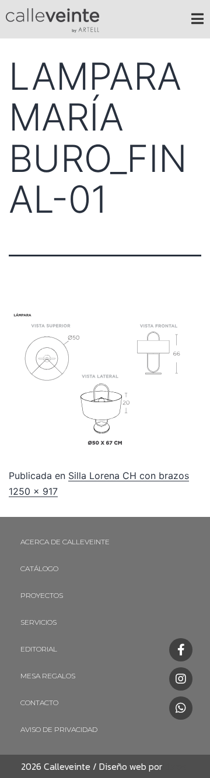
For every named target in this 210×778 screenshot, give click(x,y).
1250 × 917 (33, 491)
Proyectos (41, 595)
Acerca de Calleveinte (65, 541)
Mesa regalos (47, 675)
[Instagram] (180, 679)
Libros (174, 766)
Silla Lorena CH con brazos (128, 475)
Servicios (38, 622)
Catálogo (39, 568)
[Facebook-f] (180, 649)
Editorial (38, 649)
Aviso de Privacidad (58, 729)
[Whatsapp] (180, 708)
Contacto (39, 702)
